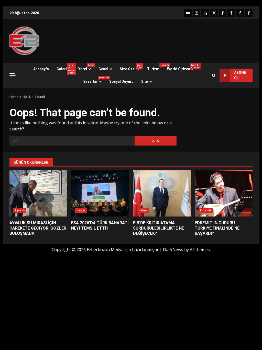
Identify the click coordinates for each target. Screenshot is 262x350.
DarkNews (173, 249)
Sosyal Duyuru (121, 81)
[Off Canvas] (12, 75)
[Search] (213, 75)
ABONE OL (240, 75)
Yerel (86, 67)
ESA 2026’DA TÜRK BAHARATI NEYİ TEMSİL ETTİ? (100, 193)
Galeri (65, 69)
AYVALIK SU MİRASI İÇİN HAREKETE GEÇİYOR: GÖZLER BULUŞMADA (38, 193)
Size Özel (131, 67)
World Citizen (182, 67)
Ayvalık (20, 210)
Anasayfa (41, 69)
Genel (103, 69)
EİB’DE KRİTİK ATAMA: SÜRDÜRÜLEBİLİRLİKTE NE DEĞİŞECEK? (162, 193)
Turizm (155, 67)
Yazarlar (94, 80)
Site (144, 81)
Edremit (205, 210)
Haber (81, 210)
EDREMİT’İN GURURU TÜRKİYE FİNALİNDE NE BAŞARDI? (224, 193)
